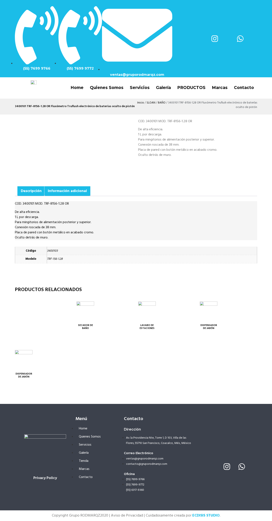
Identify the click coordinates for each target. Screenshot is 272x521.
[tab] (31, 191)
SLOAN (151, 102)
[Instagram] (214, 38)
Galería (163, 87)
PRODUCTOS (191, 87)
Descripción (31, 191)
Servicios (140, 87)
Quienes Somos (106, 87)
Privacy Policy (45, 478)
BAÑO (162, 102)
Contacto (244, 87)
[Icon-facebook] (189, 38)
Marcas (220, 87)
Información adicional (67, 191)
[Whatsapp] (240, 38)
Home (77, 87)
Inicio (140, 102)
